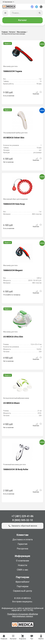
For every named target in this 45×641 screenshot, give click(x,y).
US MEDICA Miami (11, 403)
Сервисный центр (22, 591)
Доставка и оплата (22, 539)
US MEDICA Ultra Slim (13, 337)
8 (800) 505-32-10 (22, 520)
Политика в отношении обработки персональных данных (22, 615)
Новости (22, 565)
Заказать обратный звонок (24, 526)
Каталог (22, 20)
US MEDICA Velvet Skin (13, 137)
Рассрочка (22, 548)
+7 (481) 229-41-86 (22, 516)
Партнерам (22, 586)
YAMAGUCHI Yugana (12, 71)
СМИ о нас (22, 569)
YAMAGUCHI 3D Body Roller (15, 469)
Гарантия (22, 544)
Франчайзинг (23, 581)
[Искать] (40, 13)
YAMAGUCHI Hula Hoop (14, 204)
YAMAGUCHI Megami (13, 270)
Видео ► (8, 43)
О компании (22, 560)
